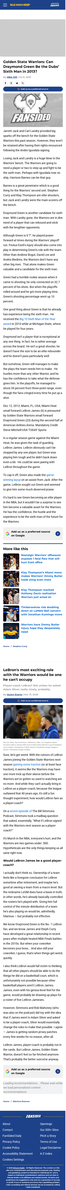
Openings (46, 1124)
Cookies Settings (13, 1159)
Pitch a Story (48, 1135)
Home (6, 646)
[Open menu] (5, 5)
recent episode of (21, 811)
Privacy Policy (11, 1141)
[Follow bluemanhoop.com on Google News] (57, 533)
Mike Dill (12, 77)
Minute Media (19, 1168)
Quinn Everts (14, 694)
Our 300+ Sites (49, 1129)
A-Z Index (46, 1153)
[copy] (23, 83)
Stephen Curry (20, 646)
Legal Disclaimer (50, 1147)
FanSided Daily (12, 1135)
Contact (8, 1129)
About (6, 1124)
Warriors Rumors (21, 1101)
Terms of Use (48, 1141)
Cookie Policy (11, 1147)
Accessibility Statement (18, 1153)
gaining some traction (27, 764)
